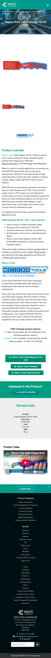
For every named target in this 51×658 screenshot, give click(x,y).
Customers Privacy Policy (25, 597)
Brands (26, 526)
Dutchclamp (25, 555)
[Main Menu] (44, 5)
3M (25, 542)
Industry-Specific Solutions (26, 520)
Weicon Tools (19, 11)
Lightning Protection (25, 517)
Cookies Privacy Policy (25, 594)
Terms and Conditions (25, 591)
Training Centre (25, 582)
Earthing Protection (25, 514)
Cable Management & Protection (25, 505)
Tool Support (25, 579)
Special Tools (23, 29)
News (25, 585)
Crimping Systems (25, 508)
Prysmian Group (25, 539)
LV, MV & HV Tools (25, 511)
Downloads (25, 573)
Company (25, 570)
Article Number (25, 419)
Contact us (9, 338)
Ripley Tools (25, 545)
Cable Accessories (26, 502)
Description (25, 414)
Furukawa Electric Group (25, 558)
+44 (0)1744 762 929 (26, 392)
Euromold (25, 533)
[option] (25, 65)
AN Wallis (25, 551)
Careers (26, 588)
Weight (25, 429)
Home (4, 11)
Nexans (25, 530)
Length (26, 424)
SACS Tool (25, 561)
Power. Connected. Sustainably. (25, 600)
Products (11, 11)
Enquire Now (25, 489)
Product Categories (25, 498)
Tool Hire (25, 576)
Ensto (25, 548)
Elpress (25, 536)
